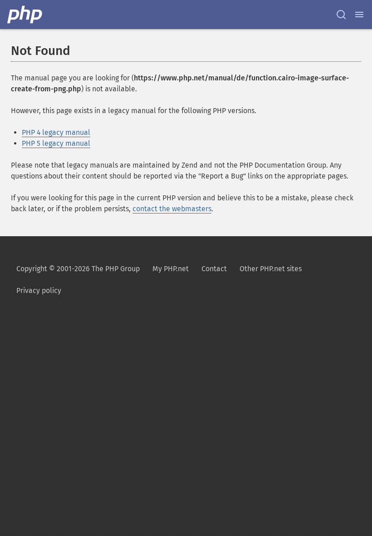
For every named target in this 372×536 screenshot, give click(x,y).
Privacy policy (38, 290)
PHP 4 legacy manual (56, 132)
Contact (214, 268)
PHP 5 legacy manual (56, 143)
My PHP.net (170, 268)
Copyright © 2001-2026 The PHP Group (78, 268)
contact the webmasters (171, 208)
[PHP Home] (25, 14)
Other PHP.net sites (271, 268)
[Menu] (359, 14)
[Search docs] (341, 14)
